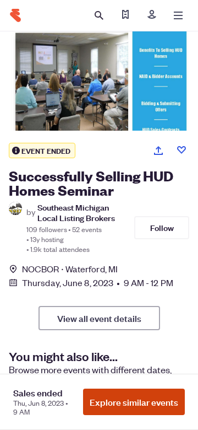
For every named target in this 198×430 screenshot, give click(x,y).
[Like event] (181, 150)
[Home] (15, 15)
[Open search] (99, 15)
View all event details (99, 318)
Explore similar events (134, 402)
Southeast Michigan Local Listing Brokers (76, 212)
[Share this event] (158, 150)
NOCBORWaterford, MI (70, 269)
